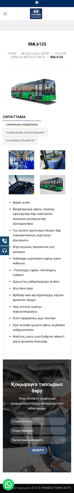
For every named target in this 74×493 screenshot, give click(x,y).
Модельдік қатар (35, 53)
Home (12, 53)
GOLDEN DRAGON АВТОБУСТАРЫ (38, 55)
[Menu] (5, 13)
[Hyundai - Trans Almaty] (36, 13)
